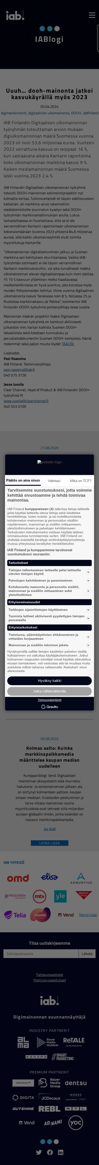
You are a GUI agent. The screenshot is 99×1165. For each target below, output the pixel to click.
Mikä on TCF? (80, 481)
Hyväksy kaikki (49, 681)
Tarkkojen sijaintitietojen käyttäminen (38, 609)
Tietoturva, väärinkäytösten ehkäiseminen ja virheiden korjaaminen (43, 636)
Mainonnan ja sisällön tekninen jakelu (38, 645)
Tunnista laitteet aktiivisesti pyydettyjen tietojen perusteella (46, 618)
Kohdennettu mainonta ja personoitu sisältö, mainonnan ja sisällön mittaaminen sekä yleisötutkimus (44, 591)
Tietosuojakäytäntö (49, 700)
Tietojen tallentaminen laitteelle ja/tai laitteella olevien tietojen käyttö (45, 572)
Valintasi (54, 481)
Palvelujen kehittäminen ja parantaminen (41, 580)
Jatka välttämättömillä (49, 691)
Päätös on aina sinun (23, 480)
